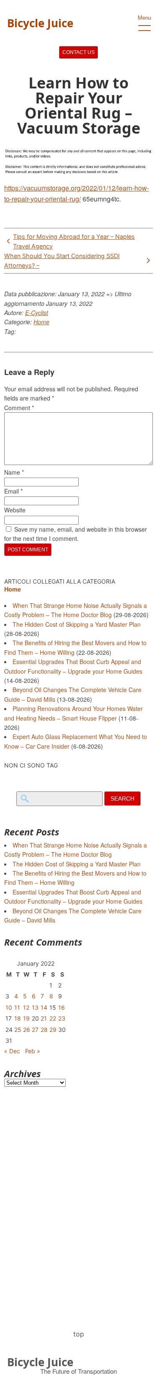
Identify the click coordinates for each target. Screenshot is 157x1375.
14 (44, 1007)
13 (35, 1007)
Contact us (78, 52)
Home (41, 322)
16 (61, 1007)
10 (8, 1007)
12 (26, 1007)
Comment (19, 407)
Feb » (32, 1051)
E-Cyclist (36, 312)
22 (52, 1018)
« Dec (12, 1051)
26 (26, 1029)
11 (17, 1007)
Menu (144, 18)
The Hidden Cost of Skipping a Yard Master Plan (77, 624)
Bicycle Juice (40, 23)
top (78, 1334)
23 (61, 1018)
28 (44, 1029)
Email (13, 491)
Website (15, 510)
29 (53, 1029)
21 (44, 1018)
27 (35, 1029)
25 (17, 1029)
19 (26, 1018)
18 (17, 1018)
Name (14, 472)
